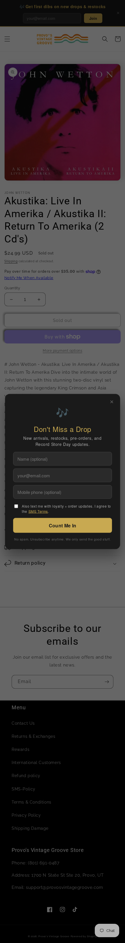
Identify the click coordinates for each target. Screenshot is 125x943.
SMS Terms (38, 511)
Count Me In (62, 525)
